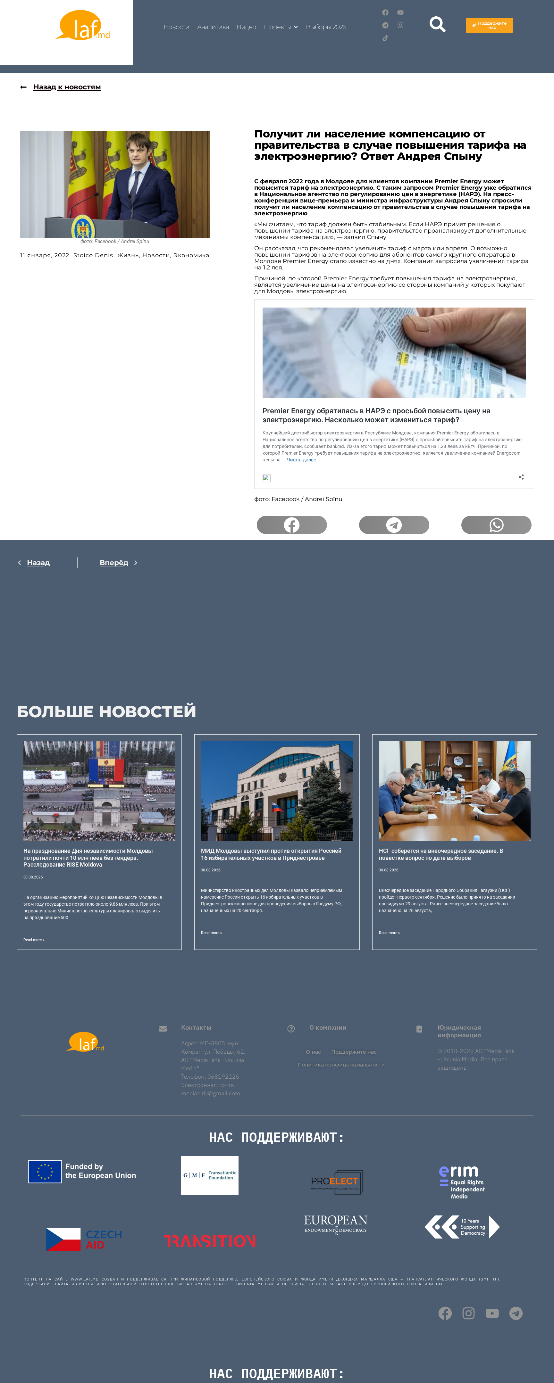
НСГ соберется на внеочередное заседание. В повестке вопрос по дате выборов (441, 854)
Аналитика (213, 27)
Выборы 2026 (326, 27)
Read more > (34, 940)
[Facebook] (385, 12)
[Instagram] (400, 25)
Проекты (277, 27)
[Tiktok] (385, 38)
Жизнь (128, 255)
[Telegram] (385, 25)
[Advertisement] (77, 641)
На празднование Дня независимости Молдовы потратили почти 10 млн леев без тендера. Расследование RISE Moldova (88, 857)
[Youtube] (400, 12)
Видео (246, 27)
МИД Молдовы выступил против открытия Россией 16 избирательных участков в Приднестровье (271, 854)
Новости (176, 27)
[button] (292, 525)
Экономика (191, 255)
